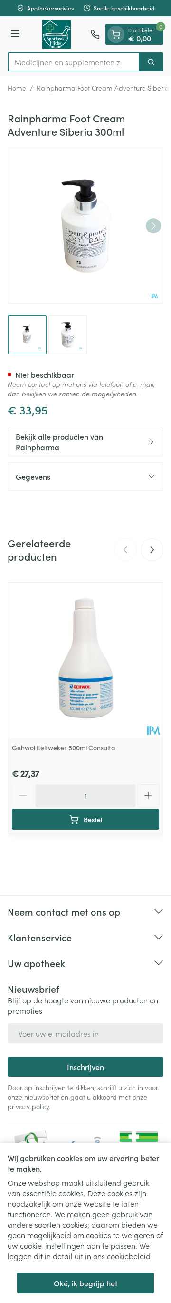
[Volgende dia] (152, 549)
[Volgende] (153, 225)
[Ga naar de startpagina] (56, 34)
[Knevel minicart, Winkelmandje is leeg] (115, 34)
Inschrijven (85, 1066)
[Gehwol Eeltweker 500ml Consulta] (85, 660)
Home (17, 87)
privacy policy (28, 1106)
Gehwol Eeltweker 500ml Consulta (63, 747)
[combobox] (74, 61)
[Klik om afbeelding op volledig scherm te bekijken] (85, 225)
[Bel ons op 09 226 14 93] (95, 34)
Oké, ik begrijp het (85, 1283)
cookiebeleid (129, 1256)
